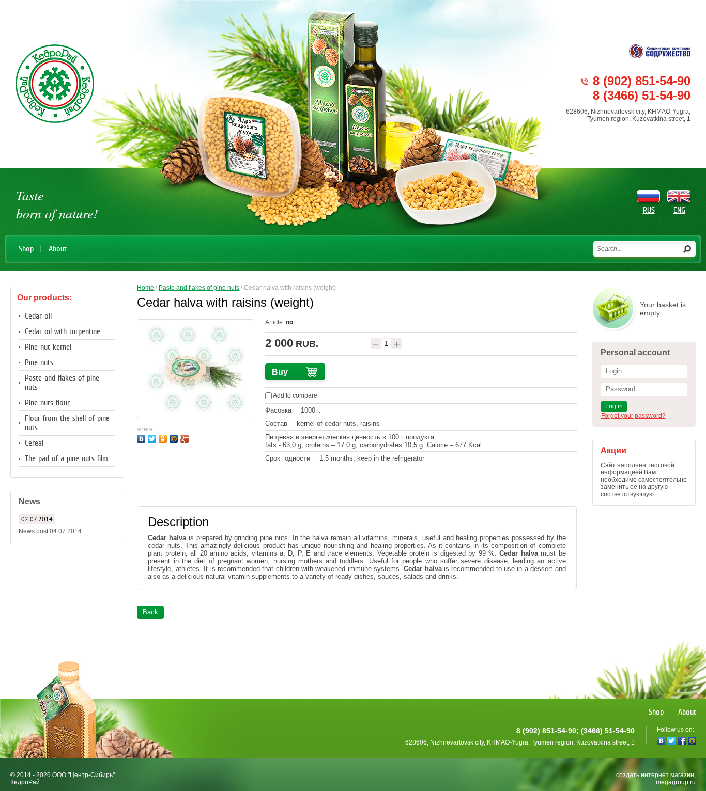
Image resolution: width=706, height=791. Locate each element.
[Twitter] (153, 437)
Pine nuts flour (47, 402)
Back (150, 612)
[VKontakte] (142, 437)
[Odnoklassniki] (164, 437)
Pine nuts (39, 362)
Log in (614, 406)
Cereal (34, 443)
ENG (679, 210)
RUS (649, 210)
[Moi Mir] (175, 437)
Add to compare (294, 395)
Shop (26, 249)
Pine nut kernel (48, 347)
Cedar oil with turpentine (62, 331)
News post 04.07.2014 (50, 531)
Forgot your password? (633, 415)
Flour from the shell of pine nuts (67, 423)
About (58, 249)
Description (178, 522)
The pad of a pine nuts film (66, 458)
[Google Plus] (185, 437)
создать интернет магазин (655, 775)
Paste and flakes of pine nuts (62, 382)
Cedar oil (38, 316)
